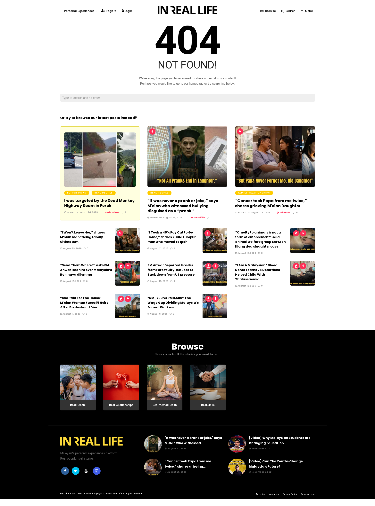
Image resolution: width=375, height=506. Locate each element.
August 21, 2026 (158, 248)
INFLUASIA (76, 493)
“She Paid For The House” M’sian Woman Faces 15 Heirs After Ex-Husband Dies (84, 303)
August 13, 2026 (246, 285)
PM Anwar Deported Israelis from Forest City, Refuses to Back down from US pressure (171, 270)
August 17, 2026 (71, 281)
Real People (104, 193)
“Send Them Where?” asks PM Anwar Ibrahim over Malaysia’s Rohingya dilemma (86, 270)
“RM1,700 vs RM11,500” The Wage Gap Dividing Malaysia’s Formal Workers (173, 303)
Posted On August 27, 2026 (165, 217)
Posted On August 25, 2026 (253, 212)
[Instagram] (97, 471)
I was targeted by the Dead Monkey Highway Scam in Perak (99, 203)
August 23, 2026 (71, 248)
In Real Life (116, 493)
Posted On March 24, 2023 (82, 212)
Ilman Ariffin (197, 217)
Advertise (260, 494)
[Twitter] (75, 471)
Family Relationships (254, 193)
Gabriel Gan (112, 212)
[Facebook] (65, 471)
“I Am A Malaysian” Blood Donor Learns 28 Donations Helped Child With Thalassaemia (257, 272)
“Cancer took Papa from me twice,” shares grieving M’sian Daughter (271, 203)
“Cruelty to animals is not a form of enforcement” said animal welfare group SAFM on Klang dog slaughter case (260, 239)
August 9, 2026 (158, 313)
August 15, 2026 (158, 281)
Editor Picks (76, 193)
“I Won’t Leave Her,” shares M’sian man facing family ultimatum (82, 237)
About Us (274, 494)
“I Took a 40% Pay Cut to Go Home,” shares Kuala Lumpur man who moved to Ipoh (171, 237)
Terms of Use (308, 494)
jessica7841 (284, 212)
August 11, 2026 (71, 313)
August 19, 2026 (246, 253)
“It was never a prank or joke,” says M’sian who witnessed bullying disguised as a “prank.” (182, 206)
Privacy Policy (290, 494)
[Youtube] (86, 471)
